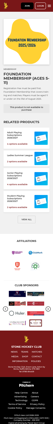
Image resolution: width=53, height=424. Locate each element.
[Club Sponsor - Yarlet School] (17, 294)
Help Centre (21, 392)
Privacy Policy (37, 404)
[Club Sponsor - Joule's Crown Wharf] (17, 304)
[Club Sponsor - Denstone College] (35, 304)
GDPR (35, 400)
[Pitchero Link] (26, 386)
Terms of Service (17, 404)
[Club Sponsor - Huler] (17, 314)
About (35, 392)
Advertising (20, 396)
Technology (21, 400)
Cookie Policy (15, 408)
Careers (35, 396)
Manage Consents (35, 408)
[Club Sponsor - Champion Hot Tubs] (35, 294)
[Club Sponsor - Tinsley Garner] (35, 314)
